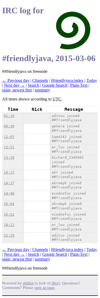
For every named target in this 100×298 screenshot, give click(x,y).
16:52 (9, 214)
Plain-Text (78, 85)
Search (33, 85)
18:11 (9, 225)
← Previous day (15, 80)
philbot (28, 283)
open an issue (44, 288)
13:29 (9, 158)
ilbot (54, 283)
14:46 (9, 193)
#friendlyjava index (67, 80)
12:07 (9, 137)
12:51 (9, 147)
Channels (40, 80)
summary (42, 90)
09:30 (9, 126)
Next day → (14, 85)
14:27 (9, 172)
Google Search (54, 85)
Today (91, 80)
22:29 (9, 235)
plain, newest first (17, 90)
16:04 (9, 204)
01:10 (9, 116)
